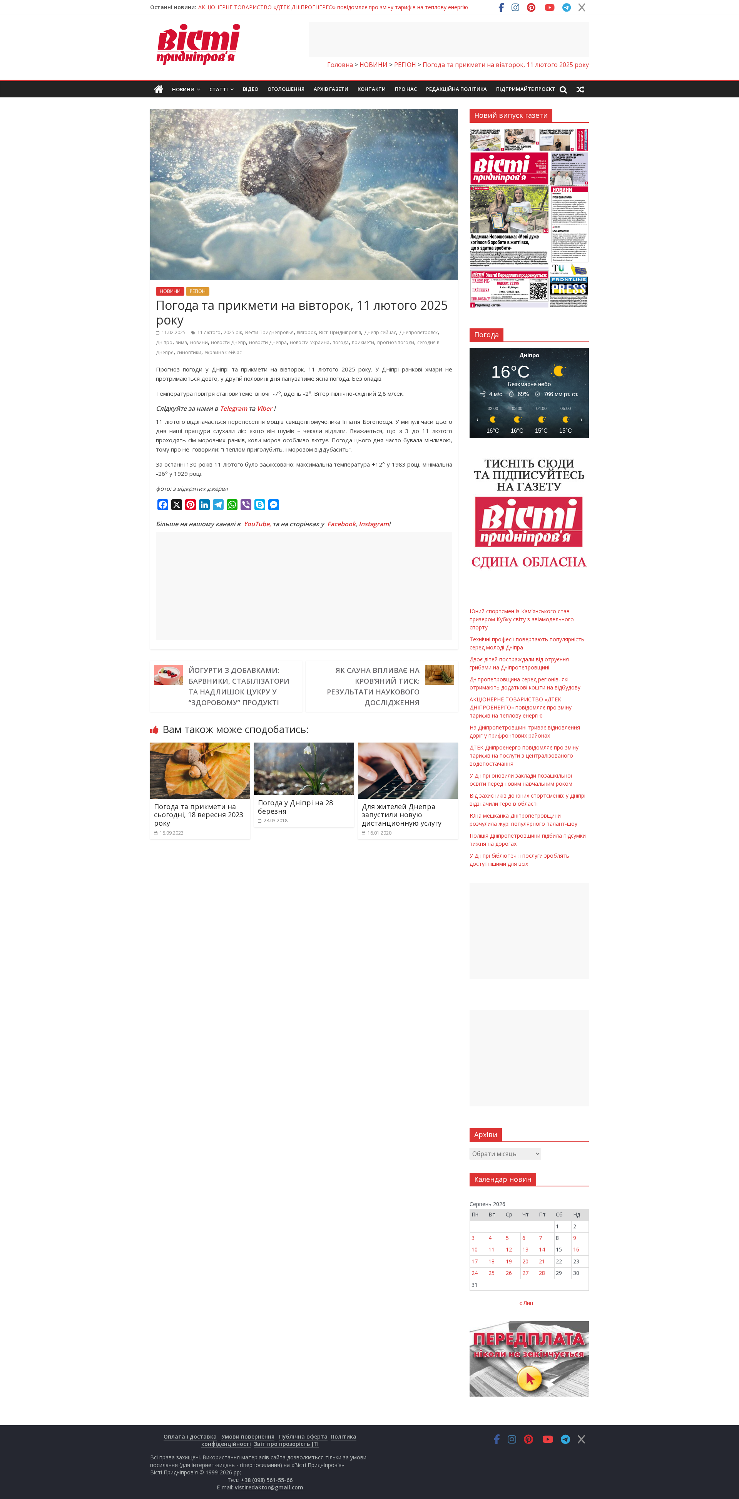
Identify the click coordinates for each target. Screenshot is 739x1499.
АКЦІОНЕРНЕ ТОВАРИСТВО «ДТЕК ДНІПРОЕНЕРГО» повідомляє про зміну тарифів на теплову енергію (521, 707)
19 (509, 1261)
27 (525, 1272)
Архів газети (331, 88)
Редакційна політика (456, 88)
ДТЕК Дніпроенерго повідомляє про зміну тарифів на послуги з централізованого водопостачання (524, 755)
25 (491, 1272)
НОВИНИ (170, 291)
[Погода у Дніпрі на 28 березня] (304, 747)
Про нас (406, 88)
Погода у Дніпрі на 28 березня (295, 807)
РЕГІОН (198, 291)
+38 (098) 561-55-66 (267, 1480)
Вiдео (250, 88)
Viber (264, 408)
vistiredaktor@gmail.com (269, 1487)
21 (542, 1261)
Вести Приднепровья (269, 332)
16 (576, 1249)
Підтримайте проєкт (525, 88)
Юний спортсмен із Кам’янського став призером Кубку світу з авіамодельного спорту (311, 7)
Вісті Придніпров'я (340, 332)
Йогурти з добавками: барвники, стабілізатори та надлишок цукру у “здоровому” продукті (239, 686)
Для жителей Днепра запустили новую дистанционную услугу (401, 815)
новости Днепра (268, 342)
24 (474, 1272)
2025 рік (233, 332)
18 (491, 1261)
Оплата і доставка (190, 1436)
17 (474, 1261)
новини (199, 342)
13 (525, 1249)
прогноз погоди (395, 342)
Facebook (341, 524)
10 (474, 1249)
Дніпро (164, 342)
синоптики (189, 352)
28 (542, 1272)
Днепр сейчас (380, 332)
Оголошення (286, 88)
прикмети (363, 342)
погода (341, 342)
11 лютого (209, 332)
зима (181, 342)
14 (542, 1249)
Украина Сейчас (223, 352)
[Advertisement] (449, 39)
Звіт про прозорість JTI (286, 1443)
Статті (218, 89)
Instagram (374, 524)
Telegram (233, 408)
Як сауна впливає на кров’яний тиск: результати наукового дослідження (373, 686)
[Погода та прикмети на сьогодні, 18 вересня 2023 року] (200, 747)
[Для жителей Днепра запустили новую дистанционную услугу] (408, 747)
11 (491, 1249)
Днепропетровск (418, 332)
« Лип (526, 1303)
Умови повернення (247, 1436)
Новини (183, 89)
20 (525, 1261)
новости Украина (309, 342)
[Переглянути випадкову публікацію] (580, 89)
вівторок (306, 332)
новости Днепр (228, 342)
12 (509, 1249)
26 (509, 1272)
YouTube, (257, 524)
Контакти (372, 88)
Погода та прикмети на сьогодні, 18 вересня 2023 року (198, 815)
